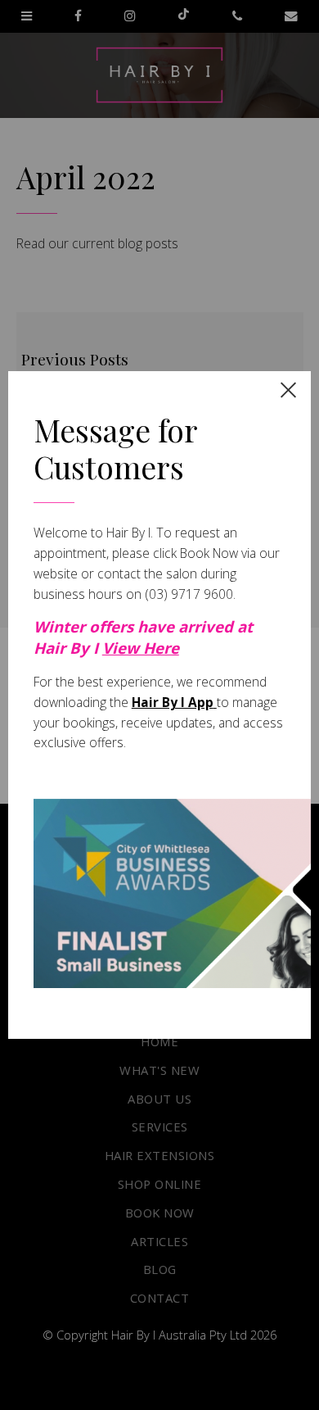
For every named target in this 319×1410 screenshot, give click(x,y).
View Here (140, 647)
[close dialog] (288, 389)
